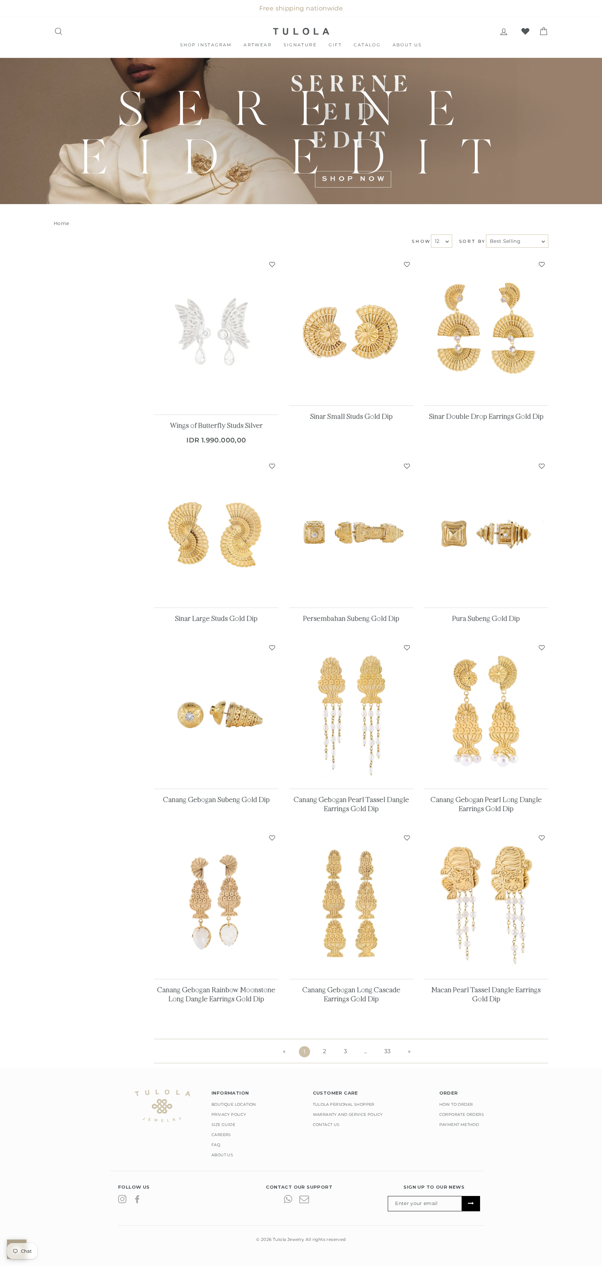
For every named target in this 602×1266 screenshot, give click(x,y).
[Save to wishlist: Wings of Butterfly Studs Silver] (272, 264)
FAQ (215, 1144)
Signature (300, 44)
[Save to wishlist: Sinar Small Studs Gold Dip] (407, 264)
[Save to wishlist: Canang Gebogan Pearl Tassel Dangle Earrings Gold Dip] (407, 647)
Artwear (258, 44)
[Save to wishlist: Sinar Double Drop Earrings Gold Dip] (541, 264)
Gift (335, 44)
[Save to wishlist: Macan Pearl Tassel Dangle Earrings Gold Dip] (541, 837)
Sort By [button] (472, 241)
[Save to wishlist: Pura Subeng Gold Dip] (541, 466)
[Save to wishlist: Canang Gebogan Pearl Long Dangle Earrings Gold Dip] (541, 647)
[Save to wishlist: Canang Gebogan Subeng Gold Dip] (272, 647)
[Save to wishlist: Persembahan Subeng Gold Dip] (407, 466)
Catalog (367, 44)
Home (61, 223)
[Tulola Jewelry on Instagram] (122, 1198)
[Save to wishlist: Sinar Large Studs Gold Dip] (272, 466)
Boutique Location (233, 1104)
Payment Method (459, 1124)
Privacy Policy (228, 1114)
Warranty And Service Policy (348, 1114)
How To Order (456, 1104)
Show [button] (421, 241)
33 (387, 1051)
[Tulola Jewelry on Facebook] (137, 1198)
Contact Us (326, 1124)
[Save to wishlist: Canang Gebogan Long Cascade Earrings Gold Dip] (407, 837)
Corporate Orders (461, 1114)
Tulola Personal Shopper (344, 1104)
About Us (407, 44)
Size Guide (223, 1124)
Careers (221, 1134)
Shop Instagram (206, 44)
